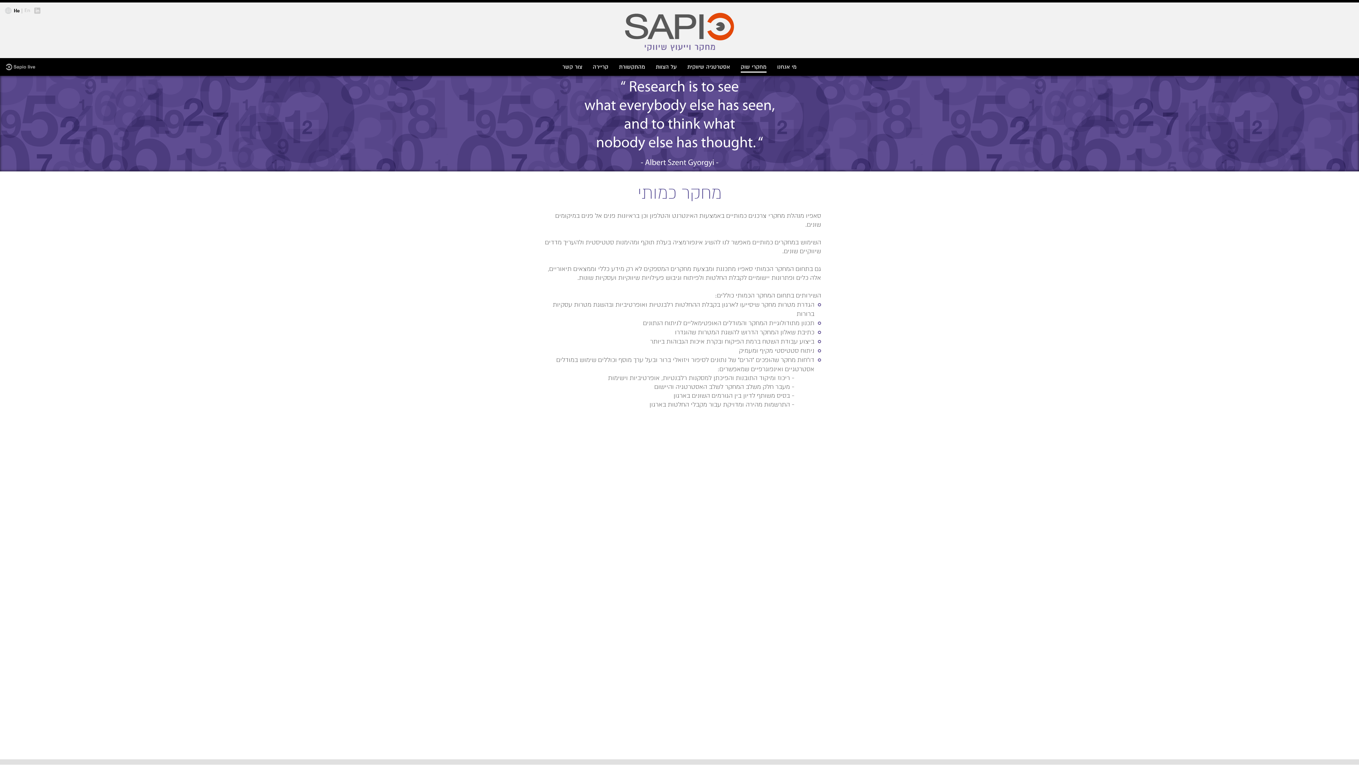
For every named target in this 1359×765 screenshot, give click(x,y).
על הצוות (666, 66)
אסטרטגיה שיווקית (708, 66)
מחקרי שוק (754, 66)
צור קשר (572, 66)
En (27, 10)
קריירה (600, 66)
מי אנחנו (787, 66)
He (17, 10)
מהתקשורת (632, 66)
